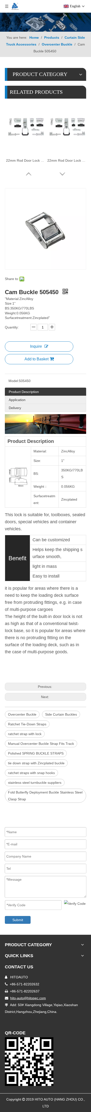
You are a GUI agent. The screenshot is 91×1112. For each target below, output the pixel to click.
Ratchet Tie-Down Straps (27, 724)
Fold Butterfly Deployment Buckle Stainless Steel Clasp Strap (45, 795)
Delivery (15, 408)
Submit (17, 920)
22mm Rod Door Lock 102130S (25, 160)
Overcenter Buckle (22, 714)
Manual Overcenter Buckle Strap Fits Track (41, 744)
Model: (13, 381)
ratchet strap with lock (24, 734)
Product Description (24, 392)
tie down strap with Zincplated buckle (36, 763)
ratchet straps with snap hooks (31, 773)
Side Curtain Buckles (61, 714)
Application (17, 400)
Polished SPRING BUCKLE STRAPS (36, 753)
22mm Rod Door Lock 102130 (66, 160)
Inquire (36, 346)
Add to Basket (37, 359)
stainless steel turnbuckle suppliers (34, 783)
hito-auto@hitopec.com (28, 998)
